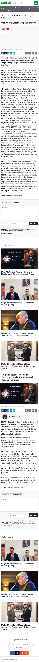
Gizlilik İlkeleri (29, 645)
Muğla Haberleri (16, 16)
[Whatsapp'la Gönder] (14, 53)
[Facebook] (2, 53)
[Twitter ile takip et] (17, 653)
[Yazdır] (26, 53)
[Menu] (35, 3)
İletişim (20, 645)
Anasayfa (6, 16)
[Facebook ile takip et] (12, 653)
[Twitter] (5, 53)
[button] (29, 53)
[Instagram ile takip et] (22, 653)
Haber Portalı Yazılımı (10, 659)
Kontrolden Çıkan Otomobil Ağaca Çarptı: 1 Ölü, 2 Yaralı (23, 9)
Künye (14, 645)
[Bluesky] (8, 53)
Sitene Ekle (19, 647)
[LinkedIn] (11, 53)
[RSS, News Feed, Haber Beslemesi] (26, 653)
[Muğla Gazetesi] (11, 3)
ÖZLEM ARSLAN (14, 417)
